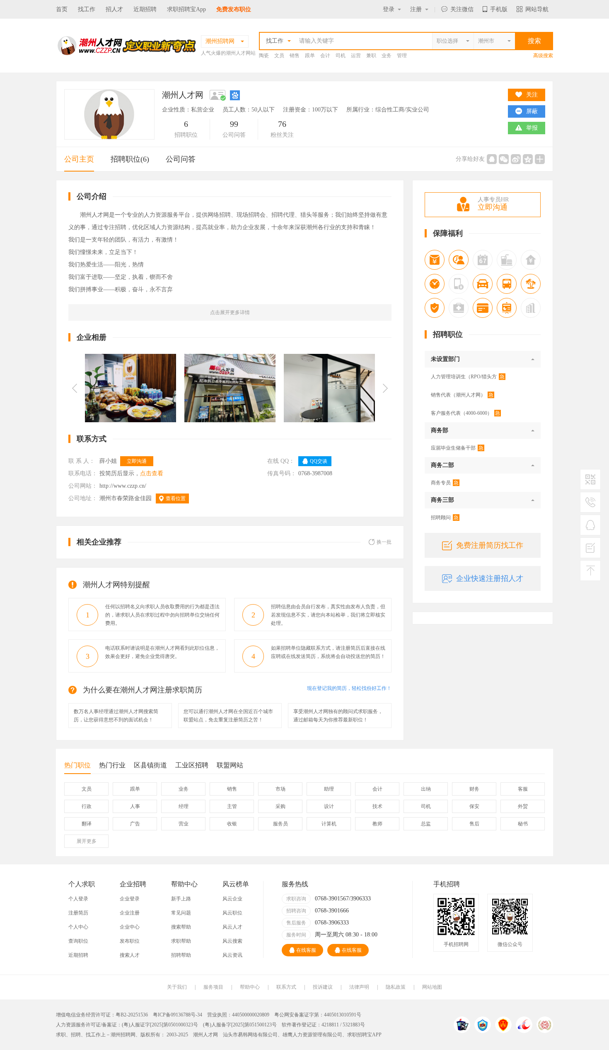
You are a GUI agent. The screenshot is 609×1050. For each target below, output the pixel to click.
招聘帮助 (181, 955)
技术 (377, 806)
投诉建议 (323, 987)
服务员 (280, 824)
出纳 (426, 789)
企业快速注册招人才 (489, 578)
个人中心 (78, 927)
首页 (62, 9)
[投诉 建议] (590, 551)
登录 (388, 9)
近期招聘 (145, 9)
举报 (532, 128)
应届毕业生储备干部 (457, 448)
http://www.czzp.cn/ (123, 486)
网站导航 (537, 9)
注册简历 (78, 913)
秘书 (523, 824)
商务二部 (442, 465)
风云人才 (232, 927)
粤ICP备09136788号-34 (177, 1015)
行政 (87, 806)
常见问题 (181, 913)
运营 (356, 55)
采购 (280, 806)
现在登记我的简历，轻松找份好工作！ (349, 688)
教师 (377, 824)
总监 (426, 824)
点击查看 (151, 473)
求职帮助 (181, 941)
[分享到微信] (504, 159)
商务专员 (445, 483)
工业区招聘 (191, 765)
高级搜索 (543, 55)
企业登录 (130, 899)
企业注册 (130, 913)
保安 (474, 806)
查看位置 (176, 498)
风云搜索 (232, 941)
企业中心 (130, 927)
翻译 (87, 824)
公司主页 (79, 159)
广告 (135, 824)
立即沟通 (137, 461)
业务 (387, 55)
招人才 (114, 9)
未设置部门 (445, 359)
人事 (135, 806)
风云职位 (232, 913)
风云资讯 (232, 955)
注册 (416, 9)
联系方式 (286, 987)
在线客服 (306, 950)
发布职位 (130, 941)
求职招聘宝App (186, 9)
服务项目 (213, 987)
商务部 (439, 430)
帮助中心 (250, 987)
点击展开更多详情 (230, 312)
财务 (474, 789)
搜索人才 (130, 955)
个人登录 (78, 899)
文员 (279, 55)
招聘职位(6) (130, 159)
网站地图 (432, 987)
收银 (232, 824)
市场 (280, 789)
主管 (232, 806)
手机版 (499, 9)
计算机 (328, 824)
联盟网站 (230, 765)
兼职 (371, 55)
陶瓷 (264, 55)
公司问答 (181, 159)
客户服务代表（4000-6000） (465, 413)
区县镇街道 (150, 765)
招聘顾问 (445, 517)
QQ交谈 (318, 461)
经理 (183, 806)
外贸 (523, 806)
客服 (523, 789)
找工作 (86, 9)
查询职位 (78, 941)
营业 (183, 824)
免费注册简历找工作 (489, 545)
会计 (325, 55)
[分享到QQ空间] (528, 159)
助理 (329, 789)
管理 (402, 55)
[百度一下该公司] (235, 94)
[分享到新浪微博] (516, 159)
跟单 (310, 55)
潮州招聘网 (123, 1035)
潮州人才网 (205, 1035)
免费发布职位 (233, 9)
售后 (474, 824)
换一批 (384, 542)
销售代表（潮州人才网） (462, 395)
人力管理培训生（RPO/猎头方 (468, 377)
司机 (341, 55)
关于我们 (177, 987)
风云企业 (232, 899)
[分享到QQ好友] (492, 159)
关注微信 (462, 9)
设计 (329, 806)
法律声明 (359, 987)
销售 (295, 55)
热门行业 (112, 765)
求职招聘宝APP (364, 1035)
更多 (87, 841)
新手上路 (181, 899)
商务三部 (442, 500)
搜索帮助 (181, 927)
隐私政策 (396, 987)
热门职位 (77, 765)
